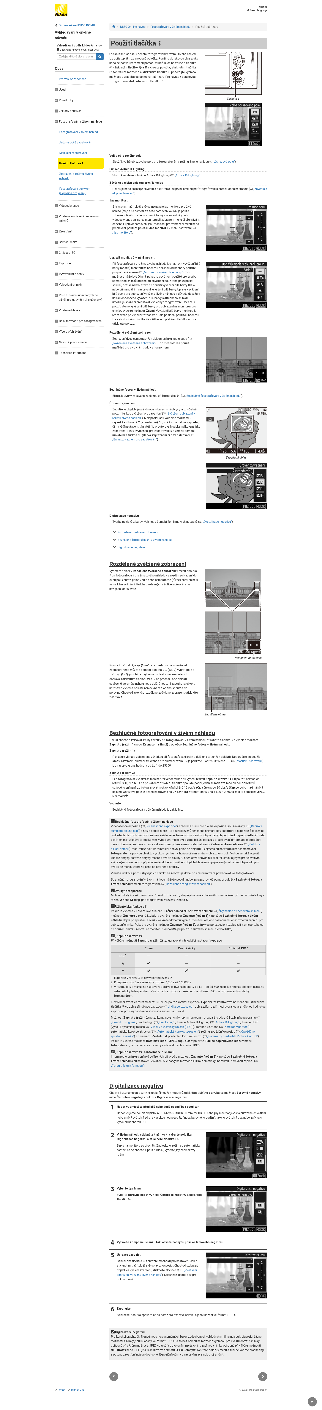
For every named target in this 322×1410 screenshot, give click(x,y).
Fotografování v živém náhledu (79, 132)
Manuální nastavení (249, 761)
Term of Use (77, 1389)
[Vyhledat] (100, 56)
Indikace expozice (180, 1006)
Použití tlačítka (71, 163)
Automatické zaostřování (75, 142)
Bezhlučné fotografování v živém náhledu (213, 396)
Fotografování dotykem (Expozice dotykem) (74, 191)
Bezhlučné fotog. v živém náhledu (188, 884)
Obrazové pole (224, 161)
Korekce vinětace (236, 1027)
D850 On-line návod (133, 27)
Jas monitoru (121, 232)
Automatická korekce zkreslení (177, 1031)
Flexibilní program (123, 1022)
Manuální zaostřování (73, 153)
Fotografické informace (127, 1065)
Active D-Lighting (187, 175)
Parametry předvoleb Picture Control (232, 1036)
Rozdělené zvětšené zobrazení (133, 343)
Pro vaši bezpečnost (72, 79)
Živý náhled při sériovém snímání (239, 911)
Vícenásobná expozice (161, 826)
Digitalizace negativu (217, 521)
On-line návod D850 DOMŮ (77, 25)
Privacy (61, 1389)
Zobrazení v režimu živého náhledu (76, 176)
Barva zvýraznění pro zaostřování (134, 439)
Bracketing (166, 1022)
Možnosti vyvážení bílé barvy (163, 272)
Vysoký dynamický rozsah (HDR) (171, 1027)
